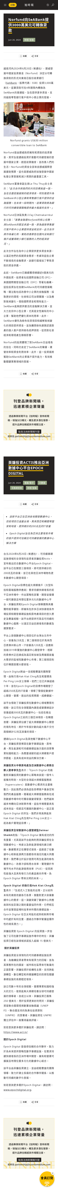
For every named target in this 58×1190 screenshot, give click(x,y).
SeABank (11, 83)
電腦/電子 (29, 482)
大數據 (42, 482)
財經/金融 (29, 39)
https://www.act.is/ (16, 1032)
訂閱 (13, 4)
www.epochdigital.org (17, 1089)
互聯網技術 (17, 488)
